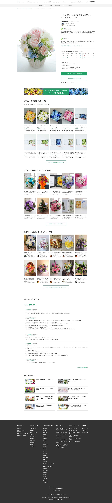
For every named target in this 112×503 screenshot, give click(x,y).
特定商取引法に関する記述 (64, 497)
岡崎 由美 (45, 428)
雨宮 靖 (44, 476)
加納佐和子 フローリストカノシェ (48, 464)
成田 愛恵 (45, 451)
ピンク (81, 45)
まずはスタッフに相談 (21, 435)
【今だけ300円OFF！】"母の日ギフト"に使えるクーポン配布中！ (61, 429)
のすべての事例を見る (56, 223)
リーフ (44, 480)
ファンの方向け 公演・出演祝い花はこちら (56, 494)
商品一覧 (50, 5)
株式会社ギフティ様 (73, 428)
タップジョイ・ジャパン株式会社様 (75, 439)
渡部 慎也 (45, 434)
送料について (84, 430)
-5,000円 (63, 45)
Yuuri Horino (45, 478)
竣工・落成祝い (33, 436)
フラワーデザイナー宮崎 (74, 45)
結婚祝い (32, 444)
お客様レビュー (85, 432)
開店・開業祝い (33, 428)
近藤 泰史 (45, 446)
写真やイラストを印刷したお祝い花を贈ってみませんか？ (62, 445)
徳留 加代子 (45, 444)
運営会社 (44, 497)
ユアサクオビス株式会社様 (74, 441)
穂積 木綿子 (45, 474)
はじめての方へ (42, 5)
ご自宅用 (67, 45)
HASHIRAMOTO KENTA (48, 466)
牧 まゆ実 (45, 432)
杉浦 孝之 (45, 448)
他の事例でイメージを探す (74, 78)
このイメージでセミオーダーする (74, 73)
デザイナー (70, 23)
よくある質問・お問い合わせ (77, 1)
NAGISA (45, 430)
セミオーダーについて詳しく (67, 82)
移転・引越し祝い (33, 432)
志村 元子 (45, 440)
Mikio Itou (45, 436)
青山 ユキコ (45, 470)
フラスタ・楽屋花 (47, 1)
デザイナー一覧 (70, 5)
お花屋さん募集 (50, 497)
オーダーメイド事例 (59, 5)
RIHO (44, 459)
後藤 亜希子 (45, 457)
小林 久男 (45, 472)
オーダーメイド (33, 318)
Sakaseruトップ (20, 8)
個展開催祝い (32, 440)
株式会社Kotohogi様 (73, 430)
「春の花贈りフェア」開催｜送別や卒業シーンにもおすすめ (62, 434)
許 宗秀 (44, 442)
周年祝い (32, 430)
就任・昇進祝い (33, 434)
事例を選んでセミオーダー (22, 433)
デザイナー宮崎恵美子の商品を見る (56, 162)
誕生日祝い (32, 442)
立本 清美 (45, 461)
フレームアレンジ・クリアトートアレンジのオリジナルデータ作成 (62, 441)
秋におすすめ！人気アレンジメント (62, 437)
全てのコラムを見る (60, 447)
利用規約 (56, 497)
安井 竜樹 (45, 455)
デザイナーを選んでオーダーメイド (21, 431)
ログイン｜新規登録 (90, 1)
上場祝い (32, 438)
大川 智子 (45, 453)
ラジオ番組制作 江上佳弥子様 (74, 433)
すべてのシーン (33, 446)
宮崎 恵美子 (45, 482)
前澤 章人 (45, 438)
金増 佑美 (45, 468)
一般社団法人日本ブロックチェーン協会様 (75, 436)
